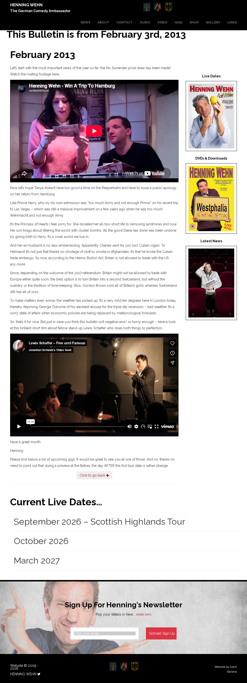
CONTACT (125, 22)
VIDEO (162, 22)
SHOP (194, 22)
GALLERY (213, 22)
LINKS (232, 22)
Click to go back (93, 475)
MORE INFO (143, 614)
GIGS (178, 22)
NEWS (85, 22)
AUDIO (145, 22)
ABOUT (103, 22)
